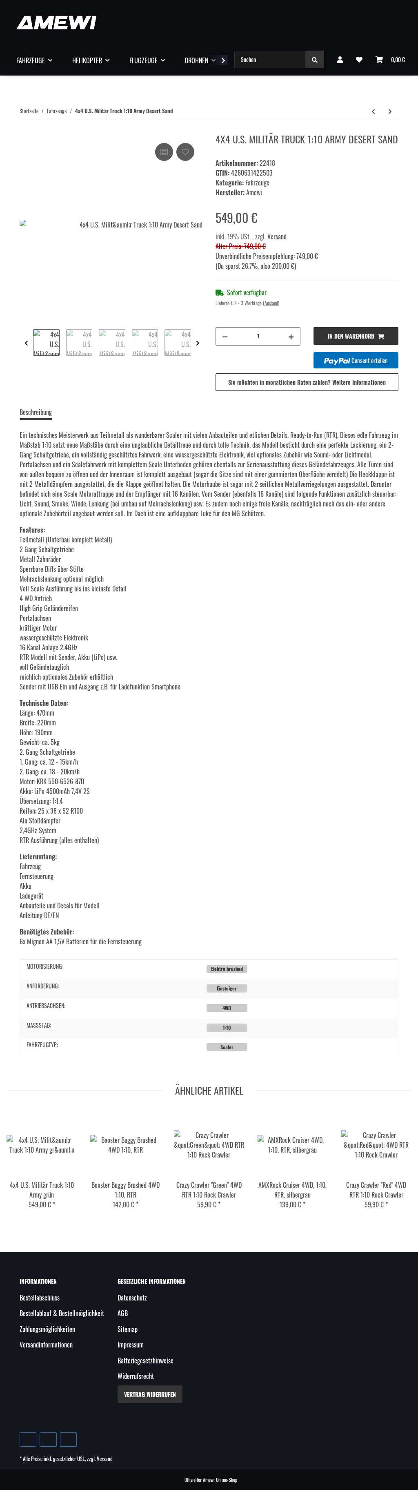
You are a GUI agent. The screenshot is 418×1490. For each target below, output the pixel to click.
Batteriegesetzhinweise (145, 1360)
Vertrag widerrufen (150, 1394)
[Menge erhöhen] (291, 336)
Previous (26, 343)
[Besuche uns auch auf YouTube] (48, 1439)
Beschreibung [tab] (36, 412)
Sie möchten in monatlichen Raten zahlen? (307, 382)
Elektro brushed (227, 968)
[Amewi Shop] (56, 22)
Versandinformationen (46, 1344)
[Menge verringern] (225, 336)
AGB (123, 1313)
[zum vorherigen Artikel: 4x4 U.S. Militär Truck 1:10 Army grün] (373, 111)
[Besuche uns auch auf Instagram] (68, 1439)
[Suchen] (314, 59)
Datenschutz (132, 1298)
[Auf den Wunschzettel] (185, 152)
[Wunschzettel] (359, 59)
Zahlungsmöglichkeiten (47, 1329)
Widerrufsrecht (136, 1376)
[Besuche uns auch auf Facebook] (28, 1439)
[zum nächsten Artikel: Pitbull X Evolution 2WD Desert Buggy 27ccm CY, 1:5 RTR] (390, 111)
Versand (277, 236)
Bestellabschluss (40, 1298)
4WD (226, 1007)
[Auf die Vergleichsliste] (164, 152)
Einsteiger (227, 988)
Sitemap (128, 1329)
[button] (340, 59)
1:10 (227, 1027)
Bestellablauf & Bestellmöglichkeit (62, 1313)
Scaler (226, 1047)
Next (198, 343)
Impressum (131, 1344)
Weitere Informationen (359, 382)
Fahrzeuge (257, 182)
